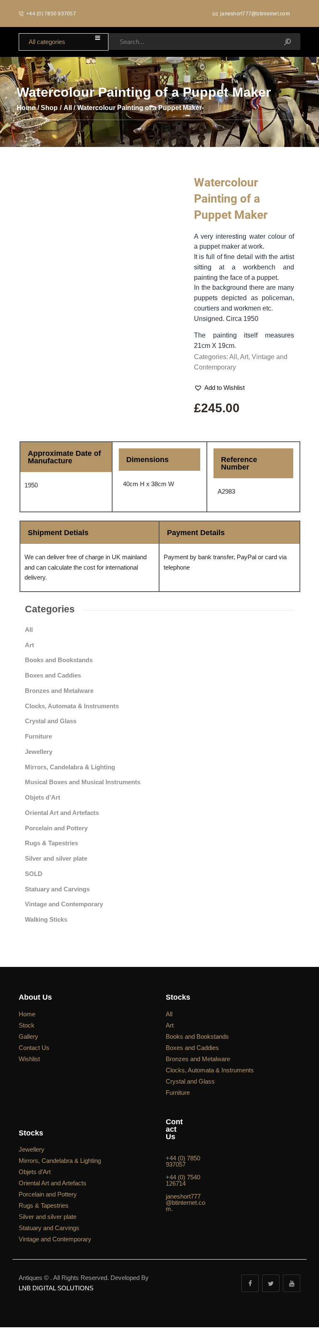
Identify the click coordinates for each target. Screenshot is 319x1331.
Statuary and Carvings (57, 889)
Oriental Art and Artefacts (62, 812)
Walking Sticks (46, 919)
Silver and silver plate (56, 858)
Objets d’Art (42, 797)
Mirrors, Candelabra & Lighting (70, 767)
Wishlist (29, 1058)
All (68, 107)
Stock (26, 1025)
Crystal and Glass (50, 720)
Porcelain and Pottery (56, 828)
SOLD (33, 873)
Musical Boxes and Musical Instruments (82, 781)
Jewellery (38, 751)
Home (26, 107)
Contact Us (34, 1047)
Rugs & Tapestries (51, 843)
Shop (49, 107)
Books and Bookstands (59, 659)
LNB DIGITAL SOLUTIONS (56, 1288)
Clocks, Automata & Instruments (72, 706)
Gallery (28, 1036)
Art (244, 356)
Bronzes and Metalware (59, 690)
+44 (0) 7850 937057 (183, 1161)
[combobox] (63, 42)
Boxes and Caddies (53, 675)
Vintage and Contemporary (64, 904)
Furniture (38, 736)
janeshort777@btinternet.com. (185, 1202)
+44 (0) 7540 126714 (183, 1180)
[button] (219, 388)
